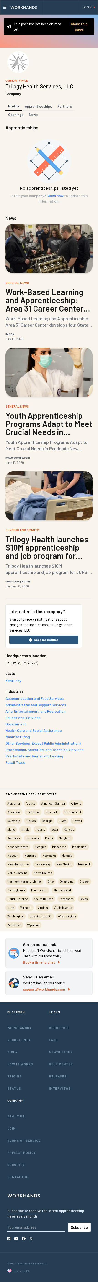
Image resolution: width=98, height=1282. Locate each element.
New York (84, 864)
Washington (15, 916)
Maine (49, 838)
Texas (84, 899)
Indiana (40, 829)
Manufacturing (17, 737)
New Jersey (42, 864)
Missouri (12, 855)
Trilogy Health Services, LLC (39, 86)
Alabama (13, 803)
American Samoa (53, 803)
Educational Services (22, 717)
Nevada (67, 855)
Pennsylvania (16, 890)
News (33, 114)
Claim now (55, 195)
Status (14, 1088)
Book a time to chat (39, 962)
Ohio (51, 881)
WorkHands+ (19, 1028)
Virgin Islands (63, 907)
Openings (15, 114)
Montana (30, 855)
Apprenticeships (38, 106)
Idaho (11, 829)
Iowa (54, 829)
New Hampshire (18, 864)
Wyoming (33, 925)
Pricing (14, 1076)
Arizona (76, 803)
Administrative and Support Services (35, 705)
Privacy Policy (21, 1152)
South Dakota (43, 899)
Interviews (60, 1088)
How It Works (20, 1064)
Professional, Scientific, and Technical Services (44, 749)
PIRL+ (12, 1052)
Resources (59, 1028)
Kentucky (13, 838)
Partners (64, 106)
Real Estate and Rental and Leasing (34, 756)
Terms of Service (24, 1140)
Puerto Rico (39, 890)
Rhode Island (62, 890)
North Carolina (17, 873)
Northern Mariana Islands (24, 881)
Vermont (26, 907)
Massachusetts (17, 847)
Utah (10, 907)
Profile (13, 106)
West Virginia (67, 916)
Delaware (13, 821)
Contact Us (18, 1177)
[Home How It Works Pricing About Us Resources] (21, 7)
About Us (16, 1116)
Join (11, 1128)
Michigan (40, 847)
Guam (63, 821)
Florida (31, 821)
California (33, 812)
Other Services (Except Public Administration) (43, 743)
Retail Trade (15, 762)
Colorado (52, 812)
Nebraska (49, 855)
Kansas (69, 829)
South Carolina (17, 899)
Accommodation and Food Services (34, 698)
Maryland (65, 838)
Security (16, 1165)
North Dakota (43, 873)
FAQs (53, 1040)
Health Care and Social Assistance (33, 730)
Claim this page (79, 26)
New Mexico (64, 864)
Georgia (47, 821)
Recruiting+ (19, 1040)
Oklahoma (67, 881)
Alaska (30, 803)
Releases (58, 1076)
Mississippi (79, 847)
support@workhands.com (44, 989)
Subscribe (79, 1227)
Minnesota (59, 847)
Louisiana (32, 838)
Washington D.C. (41, 916)
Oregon (85, 881)
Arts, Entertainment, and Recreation (35, 711)
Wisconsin (14, 925)
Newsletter (61, 1052)
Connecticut (72, 812)
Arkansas (14, 812)
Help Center (61, 1064)
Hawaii (77, 821)
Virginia (43, 907)
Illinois (25, 829)
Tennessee (66, 899)
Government (15, 724)
